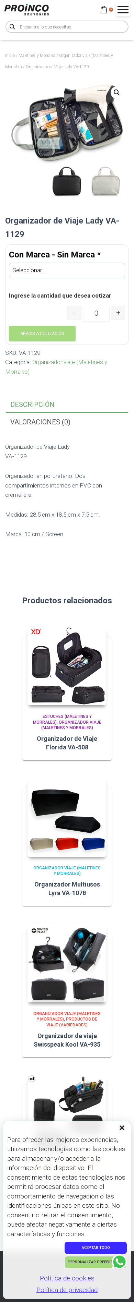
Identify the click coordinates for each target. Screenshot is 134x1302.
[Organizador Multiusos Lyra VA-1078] (67, 817)
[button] (123, 1128)
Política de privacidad (67, 1290)
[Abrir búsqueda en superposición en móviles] (67, 26)
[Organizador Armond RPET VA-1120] (67, 1114)
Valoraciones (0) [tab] (40, 422)
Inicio (10, 55)
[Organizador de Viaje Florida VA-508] (67, 665)
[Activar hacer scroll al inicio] (120, 1288)
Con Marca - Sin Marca (55, 255)
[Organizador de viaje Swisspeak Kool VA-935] (67, 963)
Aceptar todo (96, 1247)
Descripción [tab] (32, 404)
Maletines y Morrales (37, 55)
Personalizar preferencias (96, 1262)
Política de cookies (67, 1278)
